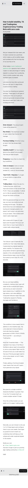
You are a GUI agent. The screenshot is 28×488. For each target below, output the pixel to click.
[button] (5, 3)
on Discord (20, 450)
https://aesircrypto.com (12, 445)
